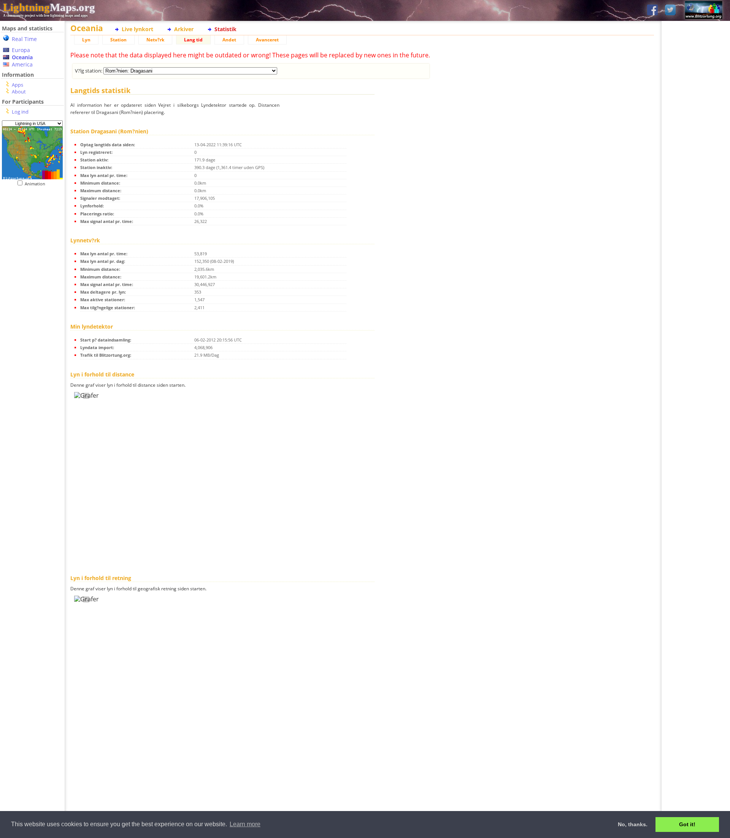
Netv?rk (155, 39)
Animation (37, 184)
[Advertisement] (32, 342)
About (19, 91)
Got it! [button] (687, 824)
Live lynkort (137, 29)
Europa (21, 50)
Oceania (22, 57)
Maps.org (49, 7)
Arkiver (184, 29)
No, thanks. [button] (632, 824)
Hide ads (696, 262)
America (22, 64)
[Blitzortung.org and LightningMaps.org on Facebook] (652, 10)
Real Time (24, 39)
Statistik (225, 29)
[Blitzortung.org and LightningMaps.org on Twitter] (670, 10)
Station (118, 39)
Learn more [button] (245, 824)
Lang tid (193, 39)
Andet (229, 39)
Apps (17, 84)
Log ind (20, 111)
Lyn (86, 39)
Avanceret (267, 39)
